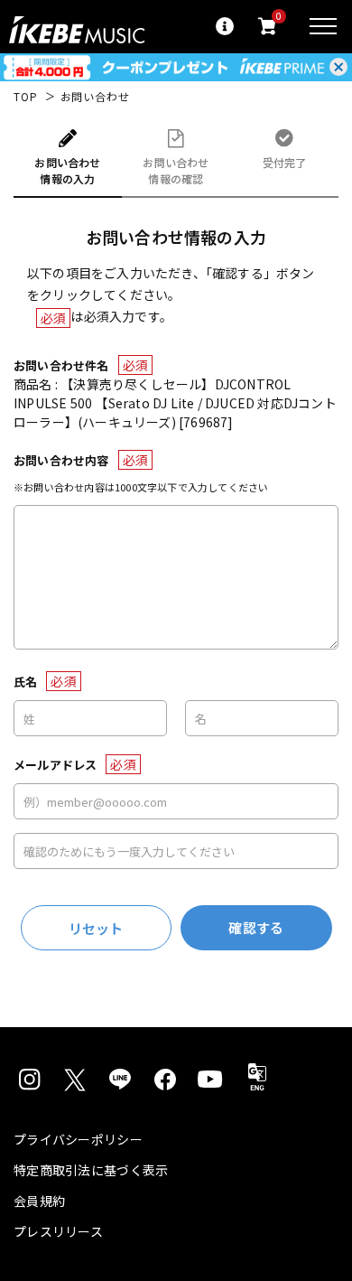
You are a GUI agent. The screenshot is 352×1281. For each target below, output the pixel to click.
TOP (26, 96)
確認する (255, 927)
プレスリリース (58, 1231)
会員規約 (39, 1200)
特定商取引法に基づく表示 (91, 1170)
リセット (96, 928)
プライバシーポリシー (78, 1139)
